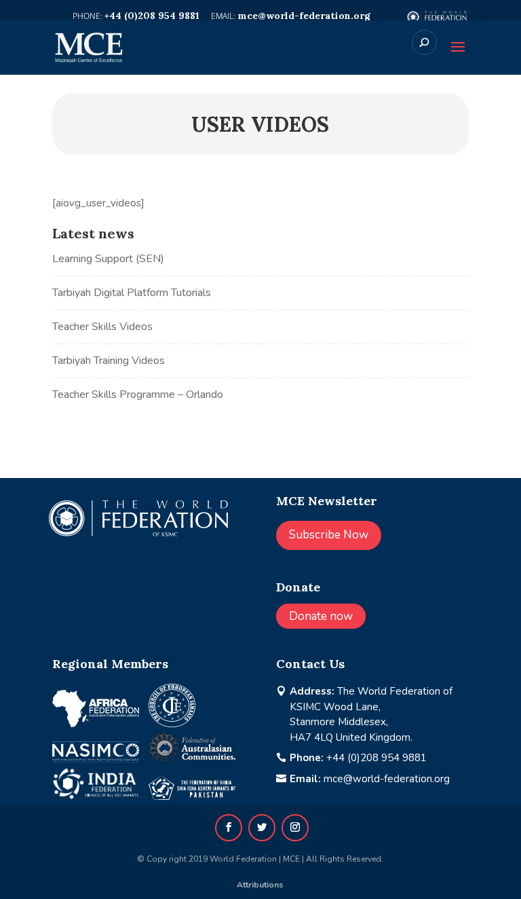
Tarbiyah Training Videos (108, 360)
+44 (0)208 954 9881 (376, 758)
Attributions (260, 884)
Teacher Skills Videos (102, 326)
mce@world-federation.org (387, 779)
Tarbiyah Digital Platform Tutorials (131, 292)
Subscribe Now (328, 535)
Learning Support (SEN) (108, 258)
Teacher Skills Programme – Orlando (137, 394)
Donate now (321, 616)
